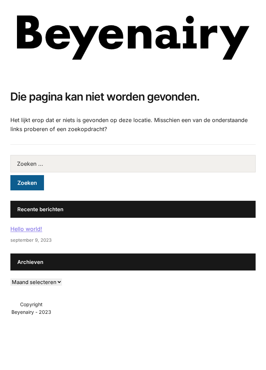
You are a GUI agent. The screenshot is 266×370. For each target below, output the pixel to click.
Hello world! (26, 228)
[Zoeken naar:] (133, 163)
